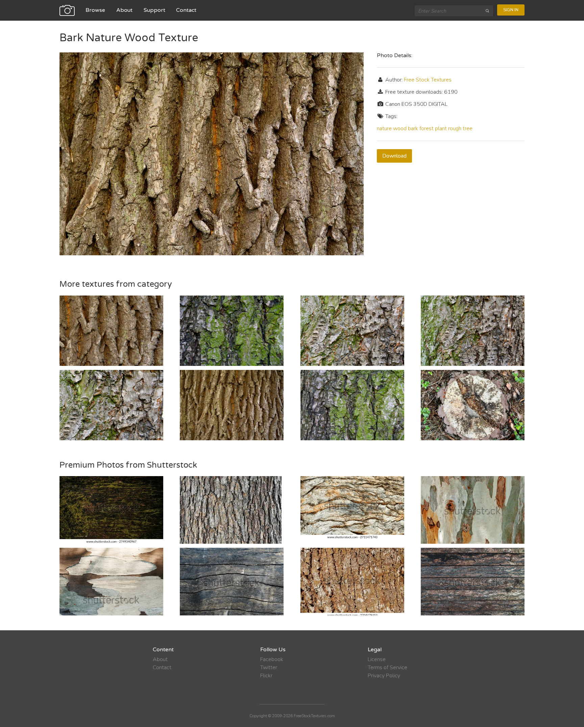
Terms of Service (387, 667)
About (124, 10)
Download (394, 156)
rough (454, 128)
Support (154, 10)
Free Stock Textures (428, 80)
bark (413, 128)
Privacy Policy (384, 675)
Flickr (266, 675)
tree (467, 128)
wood (400, 128)
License (377, 659)
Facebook (271, 659)
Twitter (268, 667)
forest (426, 128)
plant (441, 128)
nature (384, 128)
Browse (95, 10)
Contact (186, 10)
